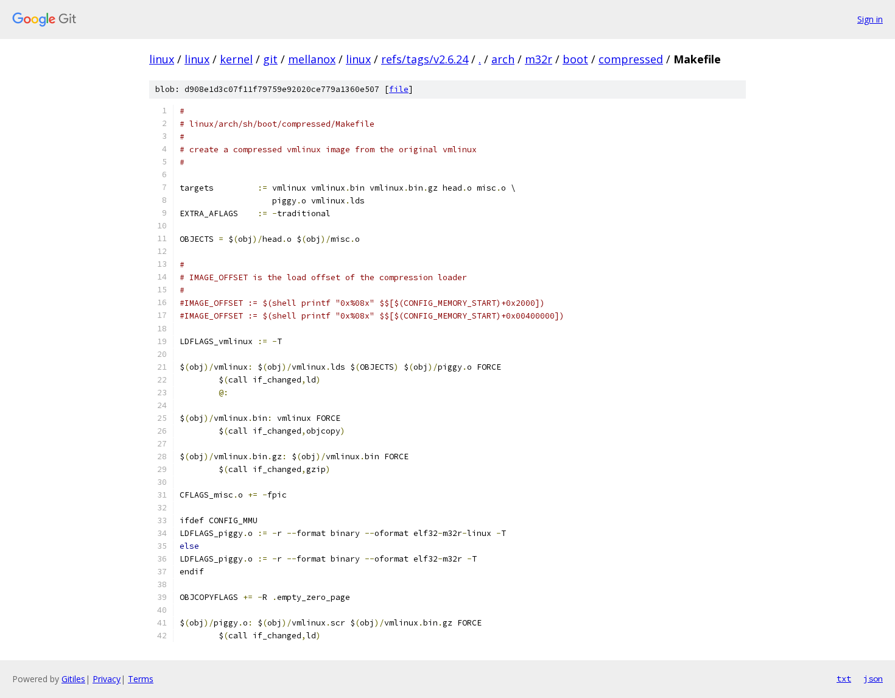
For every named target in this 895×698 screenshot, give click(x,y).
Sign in (870, 19)
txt (844, 678)
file (399, 89)
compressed (630, 59)
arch (502, 59)
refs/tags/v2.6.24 (424, 59)
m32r (538, 59)
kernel (236, 59)
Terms (140, 679)
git (270, 59)
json (873, 678)
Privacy (107, 679)
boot (575, 59)
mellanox (311, 59)
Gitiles (73, 679)
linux (161, 59)
